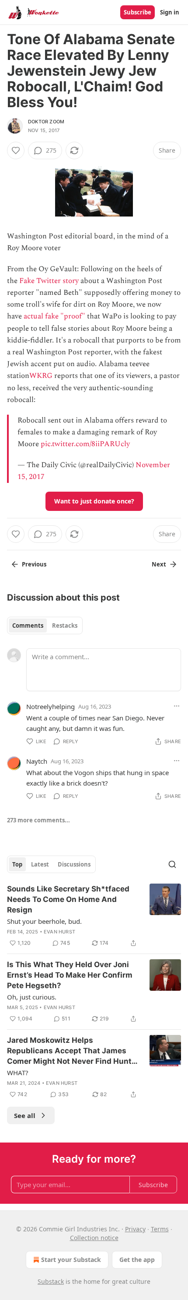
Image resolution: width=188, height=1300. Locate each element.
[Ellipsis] (177, 706)
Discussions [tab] (74, 864)
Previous (34, 564)
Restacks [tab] (64, 625)
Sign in (169, 12)
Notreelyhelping (50, 706)
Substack (51, 1281)
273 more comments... (38, 820)
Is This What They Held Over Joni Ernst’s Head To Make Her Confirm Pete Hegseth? (69, 975)
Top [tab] (17, 864)
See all (24, 1115)
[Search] (172, 864)
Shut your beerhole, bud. (44, 921)
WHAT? (17, 1072)
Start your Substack (71, 1259)
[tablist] (45, 625)
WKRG (40, 375)
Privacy (135, 1229)
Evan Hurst (59, 932)
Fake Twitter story (49, 281)
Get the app (137, 1259)
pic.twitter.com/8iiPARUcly (85, 444)
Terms (160, 1229)
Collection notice (94, 1238)
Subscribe (137, 12)
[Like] (15, 150)
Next (159, 564)
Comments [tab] (27, 625)
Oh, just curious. (31, 996)
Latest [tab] (40, 864)
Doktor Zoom (46, 122)
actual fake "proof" (54, 316)
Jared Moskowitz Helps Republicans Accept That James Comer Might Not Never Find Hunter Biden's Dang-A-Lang (73, 1051)
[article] (94, 916)
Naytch (36, 761)
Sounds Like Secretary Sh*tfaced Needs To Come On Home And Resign (68, 899)
